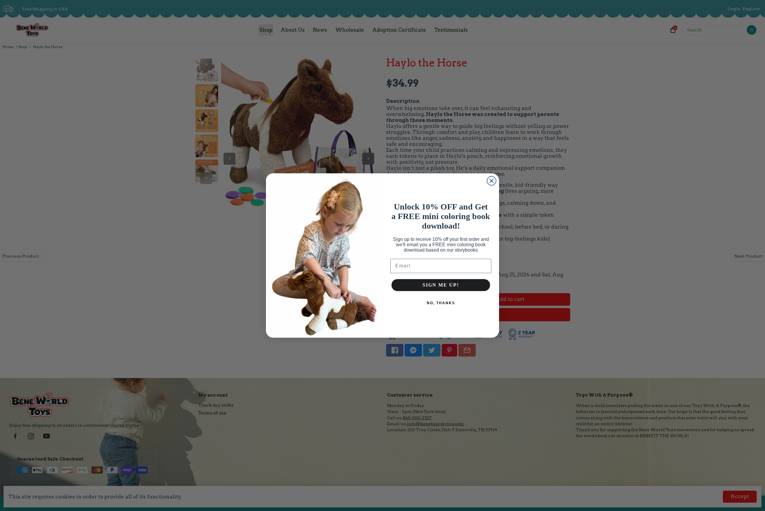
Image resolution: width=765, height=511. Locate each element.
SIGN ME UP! (441, 284)
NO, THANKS (441, 303)
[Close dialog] (491, 180)
